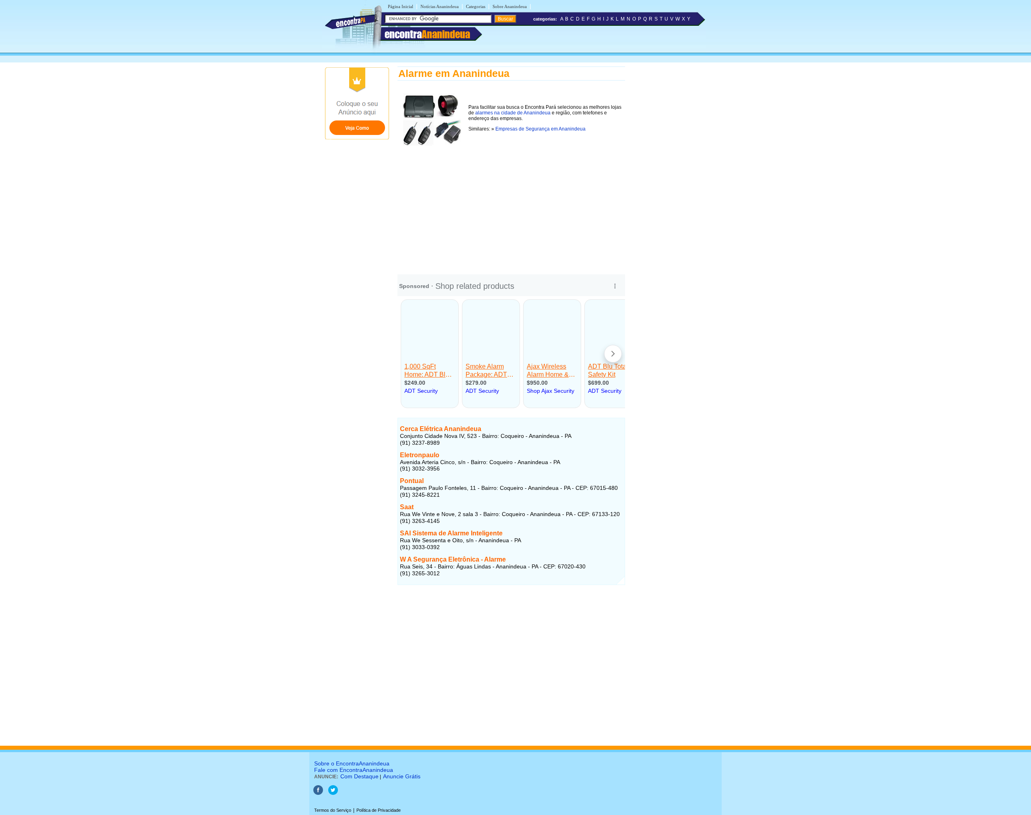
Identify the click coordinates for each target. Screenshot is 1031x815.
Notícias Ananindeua (439, 6)
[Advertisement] (511, 205)
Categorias (475, 6)
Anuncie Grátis (401, 776)
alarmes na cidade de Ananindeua (513, 113)
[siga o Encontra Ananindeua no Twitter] (333, 793)
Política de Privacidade (378, 810)
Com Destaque (359, 776)
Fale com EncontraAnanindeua (353, 770)
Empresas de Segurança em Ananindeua (540, 129)
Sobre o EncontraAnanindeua (351, 763)
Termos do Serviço (332, 810)
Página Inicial (400, 6)
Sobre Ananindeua (510, 6)
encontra (427, 34)
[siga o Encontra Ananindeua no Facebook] (318, 793)
